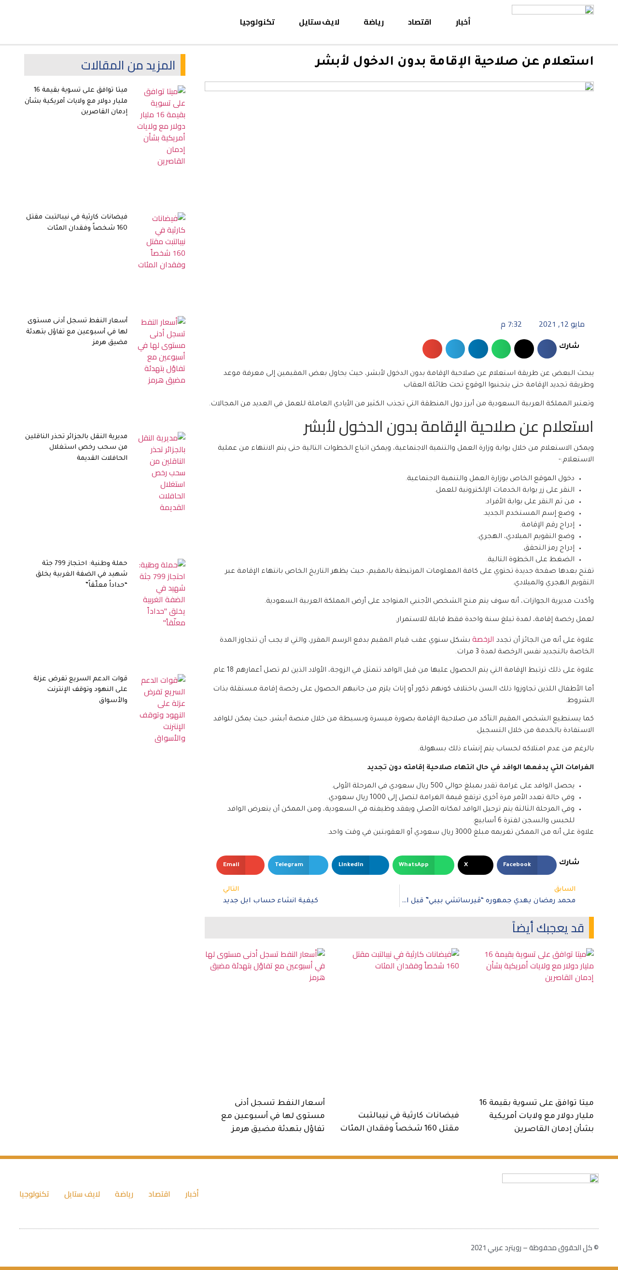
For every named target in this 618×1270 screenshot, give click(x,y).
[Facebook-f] (102, 22)
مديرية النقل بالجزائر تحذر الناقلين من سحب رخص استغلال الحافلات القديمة (76, 447)
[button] (32, 21)
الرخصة (483, 639)
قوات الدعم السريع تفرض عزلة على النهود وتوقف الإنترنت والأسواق (80, 690)
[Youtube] (67, 22)
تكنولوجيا (257, 21)
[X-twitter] (84, 22)
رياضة (374, 21)
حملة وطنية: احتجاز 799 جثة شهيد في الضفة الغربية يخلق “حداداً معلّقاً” (81, 574)
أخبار (463, 21)
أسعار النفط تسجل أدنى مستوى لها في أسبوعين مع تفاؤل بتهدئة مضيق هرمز (273, 1116)
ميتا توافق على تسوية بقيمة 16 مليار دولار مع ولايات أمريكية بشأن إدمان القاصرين (536, 1116)
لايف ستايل (319, 21)
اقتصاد (420, 21)
